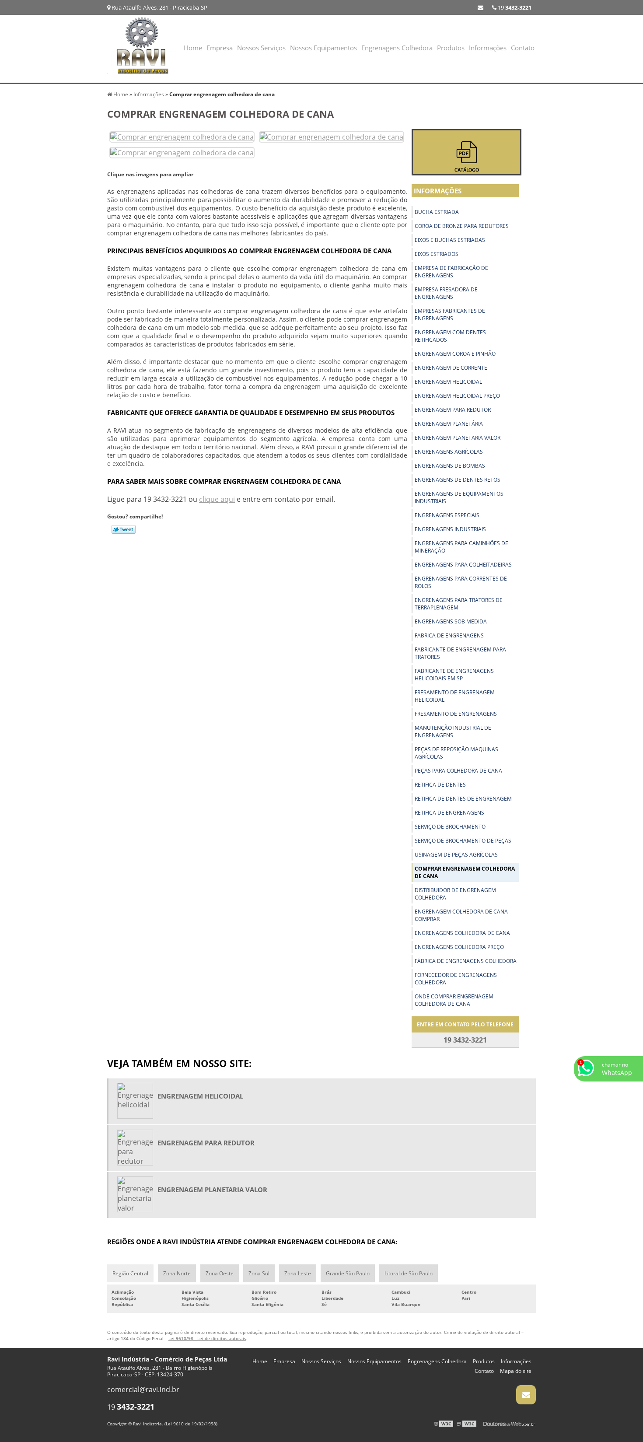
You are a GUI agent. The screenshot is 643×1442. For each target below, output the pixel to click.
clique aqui (217, 499)
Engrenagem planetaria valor (457, 437)
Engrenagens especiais (447, 515)
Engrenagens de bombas (450, 465)
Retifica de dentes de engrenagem (463, 798)
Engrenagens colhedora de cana (462, 933)
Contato (523, 47)
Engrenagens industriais (450, 529)
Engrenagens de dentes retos (457, 479)
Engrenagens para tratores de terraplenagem (459, 603)
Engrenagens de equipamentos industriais (459, 497)
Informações (488, 47)
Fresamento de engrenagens (456, 714)
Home (193, 47)
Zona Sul (258, 1273)
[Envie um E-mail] (480, 7)
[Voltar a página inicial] (142, 48)
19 (513, 7)
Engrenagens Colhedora (397, 47)
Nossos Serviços (261, 47)
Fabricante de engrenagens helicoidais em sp (454, 674)
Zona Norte (177, 1273)
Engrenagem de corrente (451, 367)
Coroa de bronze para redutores (462, 226)
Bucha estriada (437, 212)
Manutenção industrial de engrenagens (453, 731)
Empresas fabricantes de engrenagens (450, 314)
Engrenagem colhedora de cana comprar (461, 915)
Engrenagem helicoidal (448, 381)
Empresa (219, 47)
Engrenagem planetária (449, 423)
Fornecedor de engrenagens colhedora (456, 978)
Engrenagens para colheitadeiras (463, 564)
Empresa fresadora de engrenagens (446, 293)
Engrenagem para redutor (453, 409)
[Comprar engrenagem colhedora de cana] (182, 136)
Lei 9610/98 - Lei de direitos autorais (207, 1338)
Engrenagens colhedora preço (459, 947)
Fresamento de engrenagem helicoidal (455, 696)
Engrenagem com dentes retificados (450, 336)
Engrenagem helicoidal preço (457, 395)
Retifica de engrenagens (449, 812)
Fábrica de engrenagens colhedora (466, 961)
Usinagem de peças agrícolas (456, 854)
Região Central (130, 1273)
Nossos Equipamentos (323, 47)
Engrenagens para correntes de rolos (461, 582)
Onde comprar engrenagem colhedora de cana (454, 1000)
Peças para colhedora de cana (458, 770)
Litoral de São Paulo (408, 1273)
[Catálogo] (466, 152)
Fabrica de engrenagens (449, 635)
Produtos (451, 47)
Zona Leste (297, 1273)
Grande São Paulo (348, 1273)
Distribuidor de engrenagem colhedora (455, 893)
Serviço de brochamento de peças (463, 840)
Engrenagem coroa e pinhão (455, 353)
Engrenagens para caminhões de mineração (461, 546)
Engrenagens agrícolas (449, 451)
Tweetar (124, 529)
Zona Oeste (220, 1273)
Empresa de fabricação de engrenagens (451, 271)
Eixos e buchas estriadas (450, 240)
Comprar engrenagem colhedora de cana (465, 872)
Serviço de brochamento (450, 826)
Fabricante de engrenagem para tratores (460, 653)
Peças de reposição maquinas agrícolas (456, 753)
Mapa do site (515, 1371)
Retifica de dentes (440, 784)
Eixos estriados (436, 254)
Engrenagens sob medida (451, 621)
